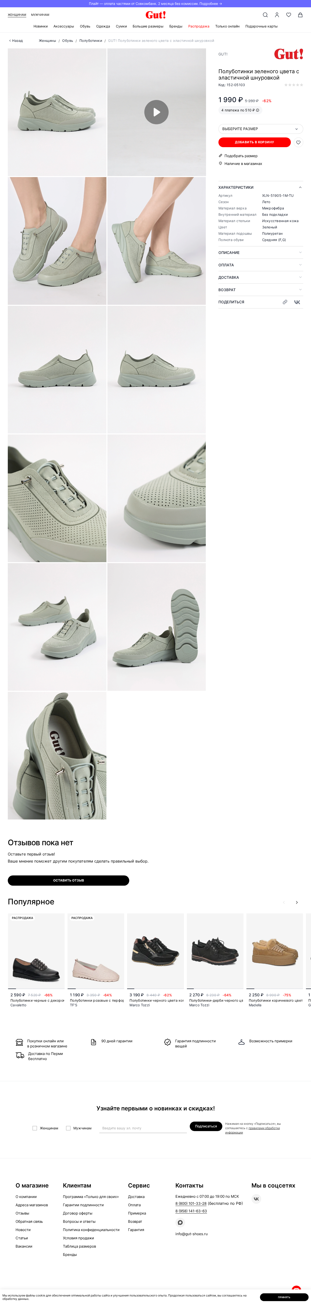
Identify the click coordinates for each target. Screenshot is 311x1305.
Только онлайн (227, 26)
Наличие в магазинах (243, 163)
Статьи (22, 1238)
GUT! (222, 54)
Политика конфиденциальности (91, 1229)
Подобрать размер (241, 155)
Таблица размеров (79, 1246)
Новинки (41, 26)
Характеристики (235, 187)
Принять (284, 1297)
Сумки (121, 26)
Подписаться (206, 1126)
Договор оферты (77, 1213)
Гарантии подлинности (83, 1205)
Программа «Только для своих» (91, 1196)
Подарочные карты (261, 26)
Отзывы (22, 1213)
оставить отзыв (68, 880)
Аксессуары (63, 26)
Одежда (103, 26)
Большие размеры (148, 26)
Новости (23, 1229)
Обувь (85, 26)
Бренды (175, 26)
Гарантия (136, 1229)
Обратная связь (29, 1221)
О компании (26, 1196)
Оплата (226, 265)
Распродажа (198, 26)
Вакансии (24, 1246)
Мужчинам (40, 15)
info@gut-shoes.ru (191, 1234)
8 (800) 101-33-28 (191, 1203)
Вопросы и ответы (79, 1221)
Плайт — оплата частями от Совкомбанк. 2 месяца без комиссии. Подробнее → (155, 3)
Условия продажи (78, 1238)
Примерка (137, 1213)
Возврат (227, 290)
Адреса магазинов (32, 1205)
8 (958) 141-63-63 (191, 1211)
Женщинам (17, 15)
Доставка (228, 277)
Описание (229, 252)
